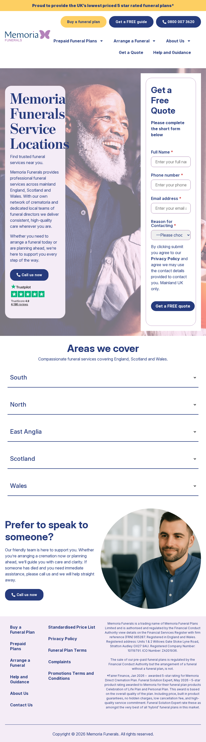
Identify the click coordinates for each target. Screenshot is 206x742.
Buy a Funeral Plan (22, 630)
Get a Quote (131, 52)
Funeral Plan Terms (67, 650)
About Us (175, 40)
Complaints (59, 661)
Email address (164, 198)
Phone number (165, 175)
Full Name (160, 152)
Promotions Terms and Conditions (71, 676)
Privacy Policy (165, 258)
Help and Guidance (172, 52)
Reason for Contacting (162, 223)
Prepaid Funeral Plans (75, 40)
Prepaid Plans (18, 646)
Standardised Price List (71, 627)
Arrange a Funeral (131, 40)
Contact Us (21, 704)
